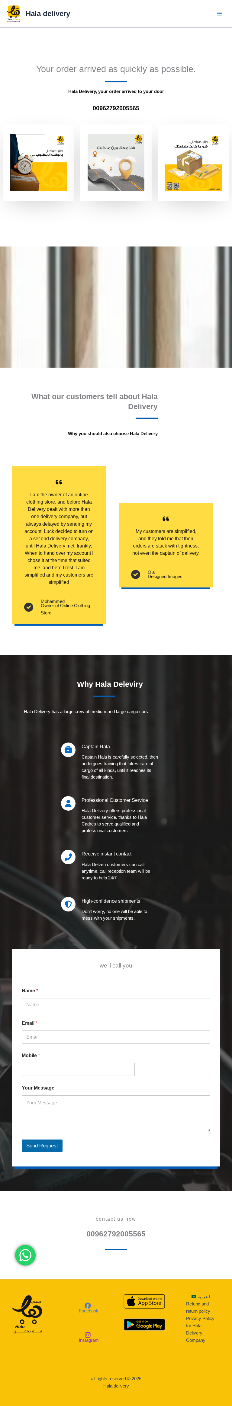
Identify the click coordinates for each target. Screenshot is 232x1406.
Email (29, 1023)
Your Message (38, 1087)
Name (30, 990)
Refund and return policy (198, 1308)
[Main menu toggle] (219, 13)
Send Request (42, 1146)
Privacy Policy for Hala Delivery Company (200, 1329)
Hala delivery (48, 14)
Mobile (31, 1055)
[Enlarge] (59, 142)
